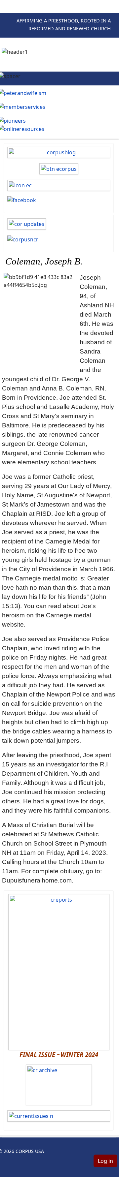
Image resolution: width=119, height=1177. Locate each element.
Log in (105, 1160)
